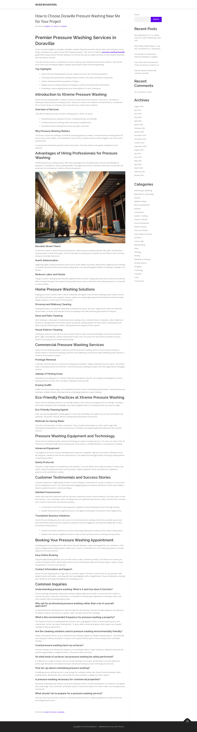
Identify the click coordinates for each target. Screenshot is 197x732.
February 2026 (139, 128)
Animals (137, 198)
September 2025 (140, 146)
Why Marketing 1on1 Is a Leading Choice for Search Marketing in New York (147, 38)
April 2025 (138, 164)
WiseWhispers (46, 4)
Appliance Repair (140, 201)
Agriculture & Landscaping (144, 194)
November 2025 (140, 139)
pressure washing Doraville (113, 52)
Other (136, 248)
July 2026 (137, 110)
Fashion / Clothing (141, 216)
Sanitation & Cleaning (54, 712)
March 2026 (138, 124)
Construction (139, 212)
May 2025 (138, 161)
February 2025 (139, 172)
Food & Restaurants (141, 223)
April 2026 (138, 121)
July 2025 (137, 153)
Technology (138, 270)
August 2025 (139, 150)
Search (136, 14)
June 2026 (138, 114)
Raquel (64, 26)
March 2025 (138, 168)
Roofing (137, 256)
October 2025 (139, 143)
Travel (136, 277)
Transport (138, 274)
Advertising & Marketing (143, 190)
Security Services (140, 263)
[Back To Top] (187, 721)
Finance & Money (140, 219)
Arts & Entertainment (142, 205)
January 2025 (139, 175)
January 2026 (139, 132)
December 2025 (140, 135)
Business (137, 209)
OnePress (102, 727)
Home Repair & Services (143, 234)
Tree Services (139, 281)
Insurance (137, 237)
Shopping (137, 266)
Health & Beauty (140, 227)
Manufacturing (139, 245)
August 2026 (139, 106)
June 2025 (138, 157)
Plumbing (137, 252)
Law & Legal (139, 241)
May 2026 (138, 117)
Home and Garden (141, 230)
